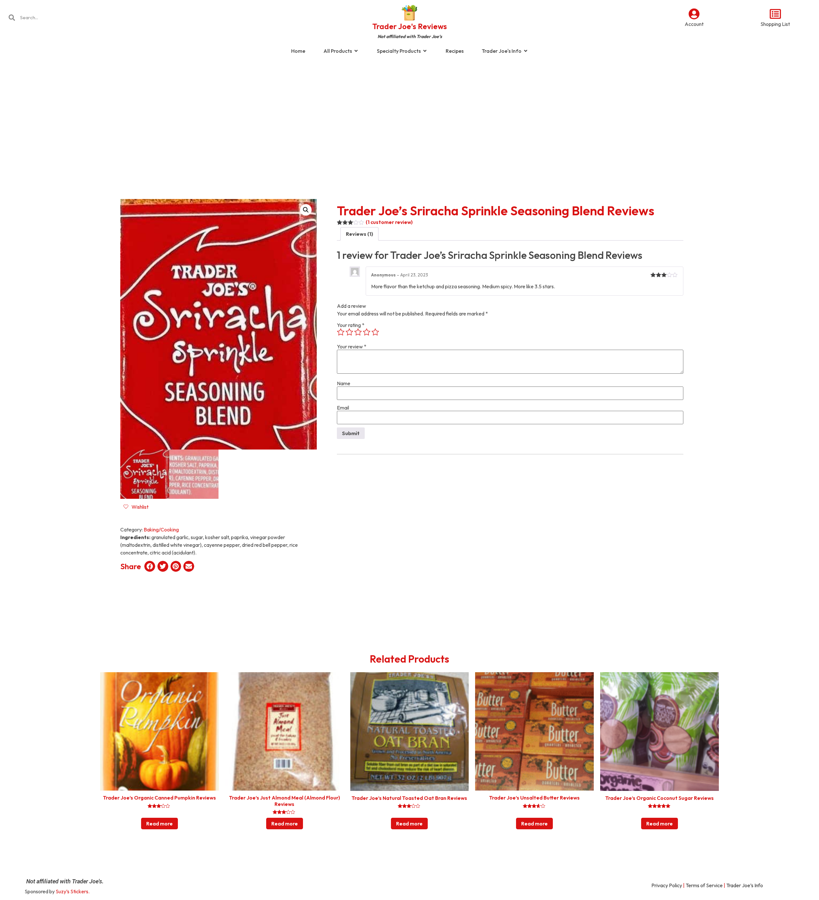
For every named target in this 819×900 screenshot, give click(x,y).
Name (343, 383)
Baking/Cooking (161, 529)
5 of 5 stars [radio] (375, 332)
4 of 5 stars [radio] (366, 332)
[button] (306, 210)
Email (343, 407)
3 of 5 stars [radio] (358, 332)
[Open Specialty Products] (424, 51)
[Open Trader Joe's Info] (525, 51)
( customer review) (389, 222)
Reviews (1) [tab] (359, 234)
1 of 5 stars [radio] (341, 332)
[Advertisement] (409, 110)
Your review (351, 346)
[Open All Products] (356, 51)
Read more (159, 823)
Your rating (350, 325)
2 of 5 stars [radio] (349, 332)
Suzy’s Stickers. (73, 891)
